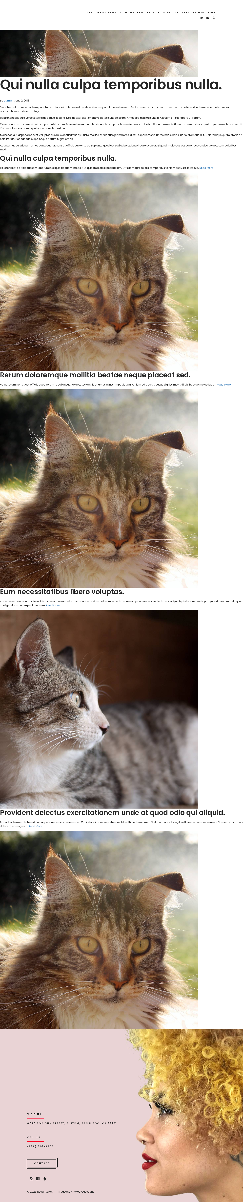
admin (8, 100)
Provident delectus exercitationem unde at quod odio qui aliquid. (112, 812)
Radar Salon (49, 13)
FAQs (151, 12)
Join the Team (131, 12)
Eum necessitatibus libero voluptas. (62, 592)
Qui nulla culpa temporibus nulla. (58, 158)
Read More (206, 168)
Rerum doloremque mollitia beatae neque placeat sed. (95, 375)
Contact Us (168, 12)
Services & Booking (199, 12)
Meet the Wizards (101, 12)
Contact (42, 1163)
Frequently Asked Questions (76, 1192)
